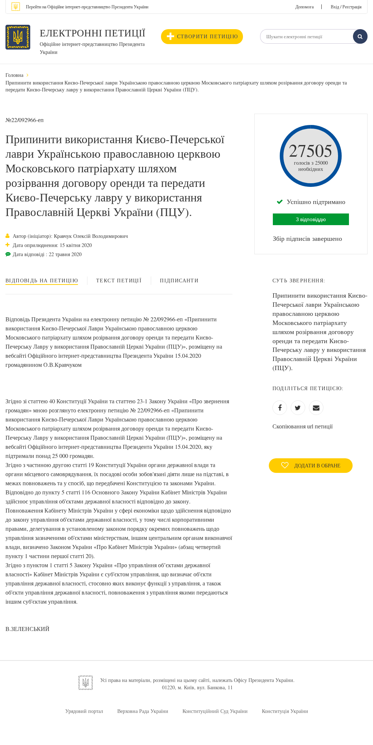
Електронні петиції (92, 32)
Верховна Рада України (142, 710)
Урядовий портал (84, 710)
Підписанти (179, 280)
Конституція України (285, 710)
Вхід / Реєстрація (346, 6)
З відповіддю (311, 219)
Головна (14, 74)
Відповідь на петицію (41, 280)
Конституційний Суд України (215, 710)
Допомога (304, 6)
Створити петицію (207, 36)
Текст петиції (119, 280)
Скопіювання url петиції (302, 426)
